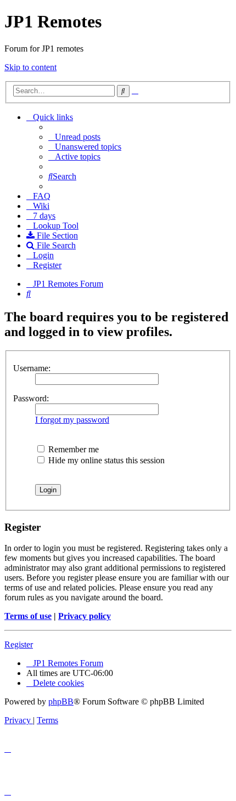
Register (18, 644)
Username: (31, 368)
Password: (31, 398)
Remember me (72, 449)
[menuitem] (74, 136)
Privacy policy (84, 616)
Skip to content (30, 67)
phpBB (61, 701)
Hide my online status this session (105, 460)
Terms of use (28, 616)
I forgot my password (72, 419)
